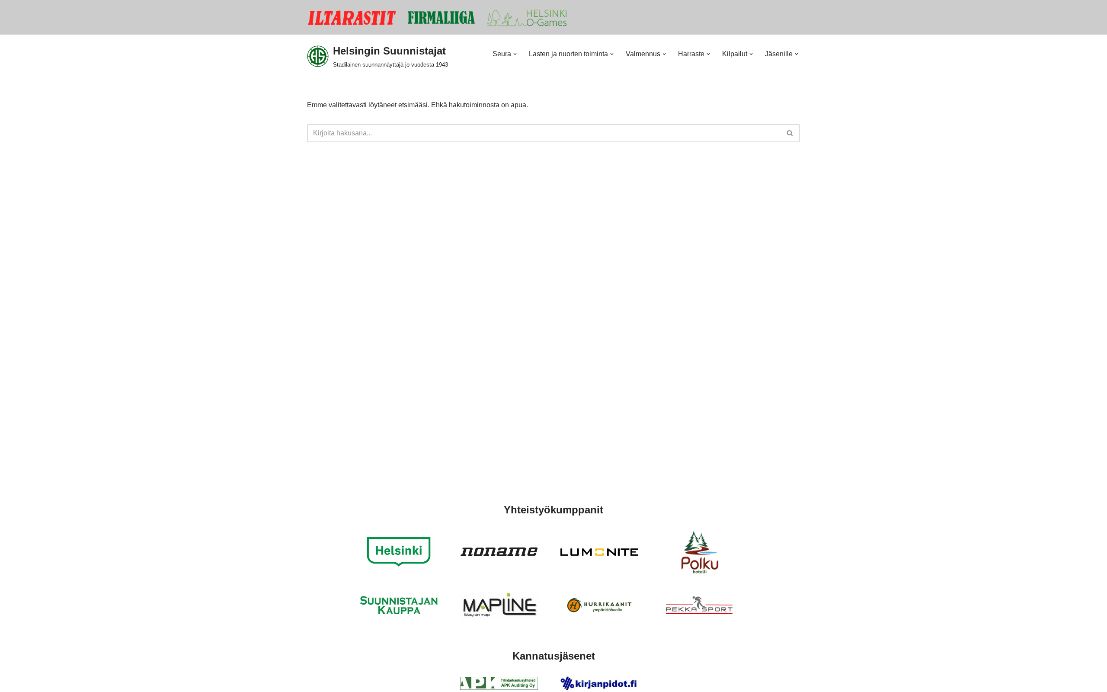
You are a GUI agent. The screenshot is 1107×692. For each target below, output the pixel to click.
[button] (515, 54)
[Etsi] (790, 133)
